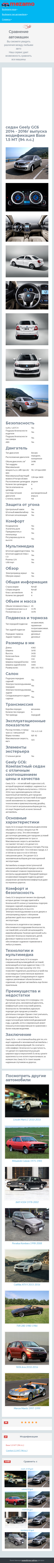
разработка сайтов (29, 1560)
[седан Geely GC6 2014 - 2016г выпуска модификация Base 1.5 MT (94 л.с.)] (27, 163)
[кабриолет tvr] (27, 1307)
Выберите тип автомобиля (14, 14)
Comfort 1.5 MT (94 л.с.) (17, 1450)
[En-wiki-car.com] (27, 4)
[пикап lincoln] (27, 1101)
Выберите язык (9, 9)
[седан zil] (27, 1183)
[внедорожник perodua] (27, 1225)
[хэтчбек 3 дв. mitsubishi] (27, 1142)
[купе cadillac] (27, 1266)
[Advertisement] (27, 98)
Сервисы (6, 19)
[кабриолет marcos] (27, 1389)
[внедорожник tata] (27, 1348)
